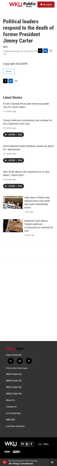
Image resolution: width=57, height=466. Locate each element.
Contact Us (11, 407)
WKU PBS (10, 420)
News (9, 71)
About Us (10, 400)
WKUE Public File (14, 394)
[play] (5, 462)
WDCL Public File (14, 387)
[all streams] (53, 462)
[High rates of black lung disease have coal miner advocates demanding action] (13, 202)
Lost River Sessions (15, 426)
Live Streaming (13, 413)
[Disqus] (28, 300)
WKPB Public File (14, 381)
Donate (47, 4)
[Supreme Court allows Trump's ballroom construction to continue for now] (13, 225)
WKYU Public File (14, 374)
